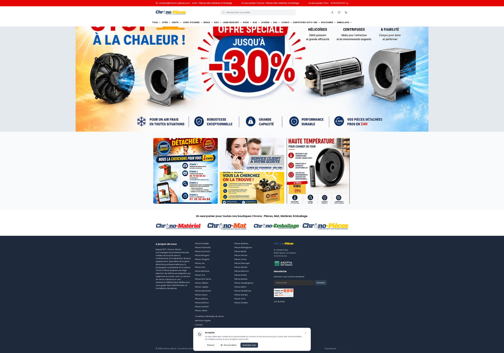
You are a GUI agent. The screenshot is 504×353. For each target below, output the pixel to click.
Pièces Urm (200, 267)
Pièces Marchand (203, 291)
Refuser (210, 345)
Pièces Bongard (202, 255)
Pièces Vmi (200, 275)
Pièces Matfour (202, 302)
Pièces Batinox (201, 298)
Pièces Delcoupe (242, 263)
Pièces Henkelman (242, 291)
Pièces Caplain (201, 287)
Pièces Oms (239, 298)
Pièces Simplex (241, 302)
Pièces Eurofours (202, 251)
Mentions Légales (203, 320)
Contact (199, 324)
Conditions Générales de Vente (209, 316)
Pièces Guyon (201, 294)
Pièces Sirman (240, 255)
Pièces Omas (240, 259)
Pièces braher (240, 275)
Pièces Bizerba (240, 279)
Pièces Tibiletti (201, 283)
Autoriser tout (249, 345)
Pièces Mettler (240, 267)
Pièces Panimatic (203, 247)
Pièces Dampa (241, 294)
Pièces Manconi (241, 271)
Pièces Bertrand (202, 271)
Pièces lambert (202, 306)
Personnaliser (230, 345)
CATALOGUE (279, 301)
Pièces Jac (200, 263)
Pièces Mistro (240, 287)
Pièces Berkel (240, 251)
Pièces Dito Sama (203, 279)
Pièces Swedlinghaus (243, 283)
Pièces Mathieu (241, 243)
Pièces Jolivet (201, 310)
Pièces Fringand (202, 259)
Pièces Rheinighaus (243, 247)
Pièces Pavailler (202, 243)
